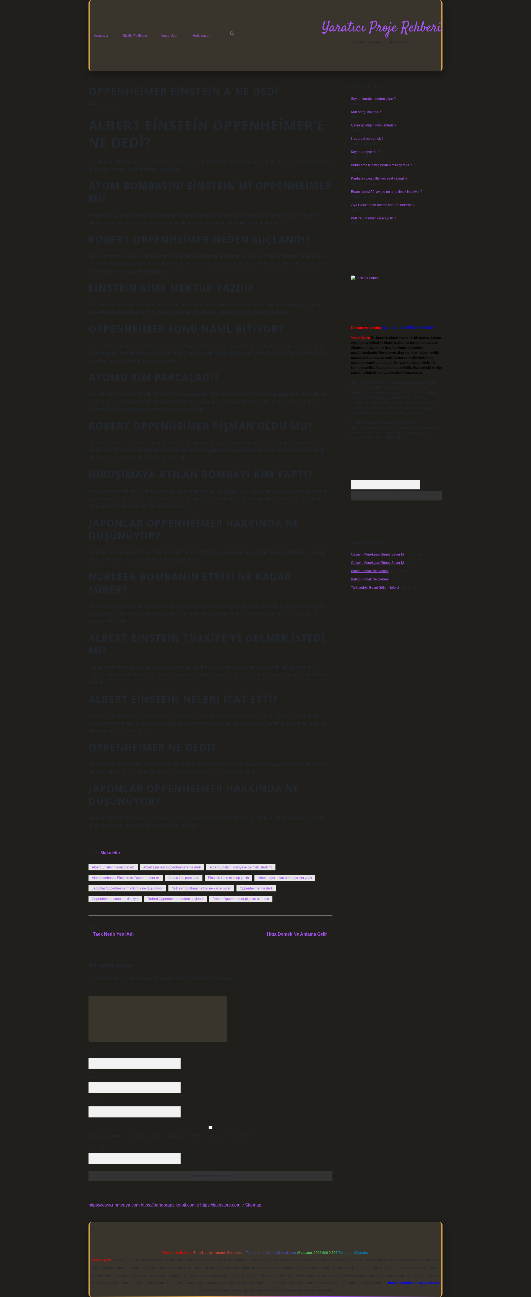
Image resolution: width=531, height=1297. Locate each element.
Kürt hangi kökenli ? (366, 112)
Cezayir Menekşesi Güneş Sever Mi (378, 554)
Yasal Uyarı (169, 36)
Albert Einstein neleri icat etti (113, 867)
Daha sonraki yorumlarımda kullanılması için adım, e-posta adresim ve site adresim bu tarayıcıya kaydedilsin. (170, 1136)
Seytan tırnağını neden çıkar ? (373, 99)
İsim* (92, 1053)
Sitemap (253, 1205)
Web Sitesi (96, 1102)
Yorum (93, 991)
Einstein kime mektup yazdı (228, 878)
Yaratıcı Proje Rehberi (381, 28)
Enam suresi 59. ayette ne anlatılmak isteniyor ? (387, 192)
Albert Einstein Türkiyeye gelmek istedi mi (241, 867)
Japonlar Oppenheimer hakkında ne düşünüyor (127, 888)
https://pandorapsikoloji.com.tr (170, 1205)
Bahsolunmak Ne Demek (370, 571)
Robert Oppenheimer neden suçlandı (176, 899)
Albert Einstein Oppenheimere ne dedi (172, 867)
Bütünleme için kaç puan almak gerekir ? (381, 165)
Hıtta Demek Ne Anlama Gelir (297, 934)
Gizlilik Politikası (135, 36)
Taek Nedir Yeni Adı (113, 934)
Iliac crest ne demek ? (367, 139)
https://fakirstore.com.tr (222, 1205)
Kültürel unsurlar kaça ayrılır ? (373, 218)
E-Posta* (95, 1078)
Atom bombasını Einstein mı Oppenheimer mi (126, 878)
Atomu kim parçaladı (183, 878)
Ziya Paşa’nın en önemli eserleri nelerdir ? (383, 205)
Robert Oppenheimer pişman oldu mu (240, 899)
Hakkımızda (201, 36)
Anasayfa (101, 36)
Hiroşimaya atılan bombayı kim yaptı (285, 878)
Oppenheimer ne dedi (256, 888)
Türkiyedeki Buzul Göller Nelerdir (376, 588)
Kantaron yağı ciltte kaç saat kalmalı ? (379, 178)
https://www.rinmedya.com (114, 1205)
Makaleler (110, 852)
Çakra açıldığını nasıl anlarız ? (373, 125)
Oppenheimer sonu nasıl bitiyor (115, 899)
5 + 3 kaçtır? (98, 1149)
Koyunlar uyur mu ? (365, 152)
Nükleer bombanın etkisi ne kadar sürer (201, 888)
